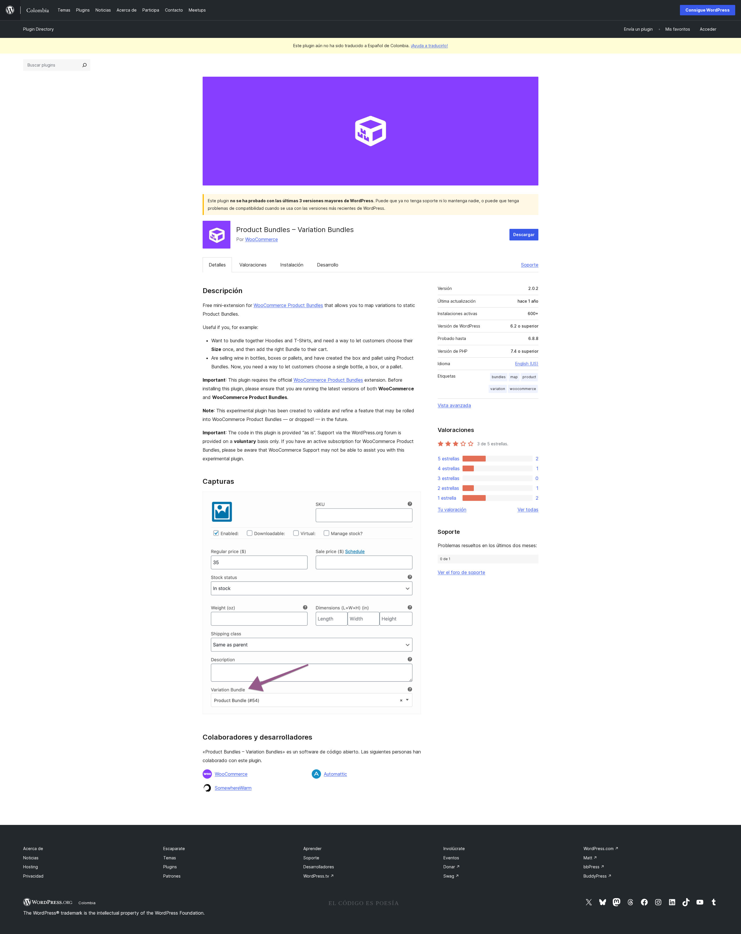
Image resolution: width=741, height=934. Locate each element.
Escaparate (174, 848)
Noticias (30, 857)
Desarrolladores (318, 866)
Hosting (30, 866)
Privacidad (33, 876)
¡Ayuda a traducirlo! (429, 45)
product (529, 377)
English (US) (526, 363)
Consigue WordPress (707, 10)
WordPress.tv (318, 876)
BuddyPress (598, 876)
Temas (169, 857)
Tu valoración (452, 509)
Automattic (335, 774)
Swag (451, 876)
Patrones (172, 876)
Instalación (291, 265)
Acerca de (33, 848)
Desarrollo (327, 265)
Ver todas (528, 509)
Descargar (524, 234)
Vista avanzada (454, 405)
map (514, 377)
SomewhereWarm (233, 788)
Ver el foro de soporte (461, 572)
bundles (499, 377)
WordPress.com (601, 848)
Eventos (451, 857)
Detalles (217, 265)
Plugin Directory (38, 29)
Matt (590, 857)
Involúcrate (454, 848)
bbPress (594, 866)
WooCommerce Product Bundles (288, 305)
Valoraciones (253, 265)
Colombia (87, 902)
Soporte (529, 265)
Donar (451, 866)
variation (497, 389)
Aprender (312, 848)
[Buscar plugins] (84, 65)
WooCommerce (261, 239)
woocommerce (523, 389)
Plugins (170, 866)
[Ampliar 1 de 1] (413, 499)
